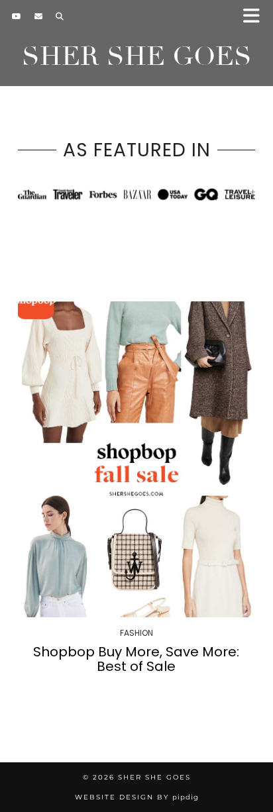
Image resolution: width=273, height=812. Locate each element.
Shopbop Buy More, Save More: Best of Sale (136, 659)
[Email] (38, 16)
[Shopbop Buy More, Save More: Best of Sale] (136, 459)
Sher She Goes (137, 56)
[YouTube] (16, 16)
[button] (255, 17)
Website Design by (137, 797)
